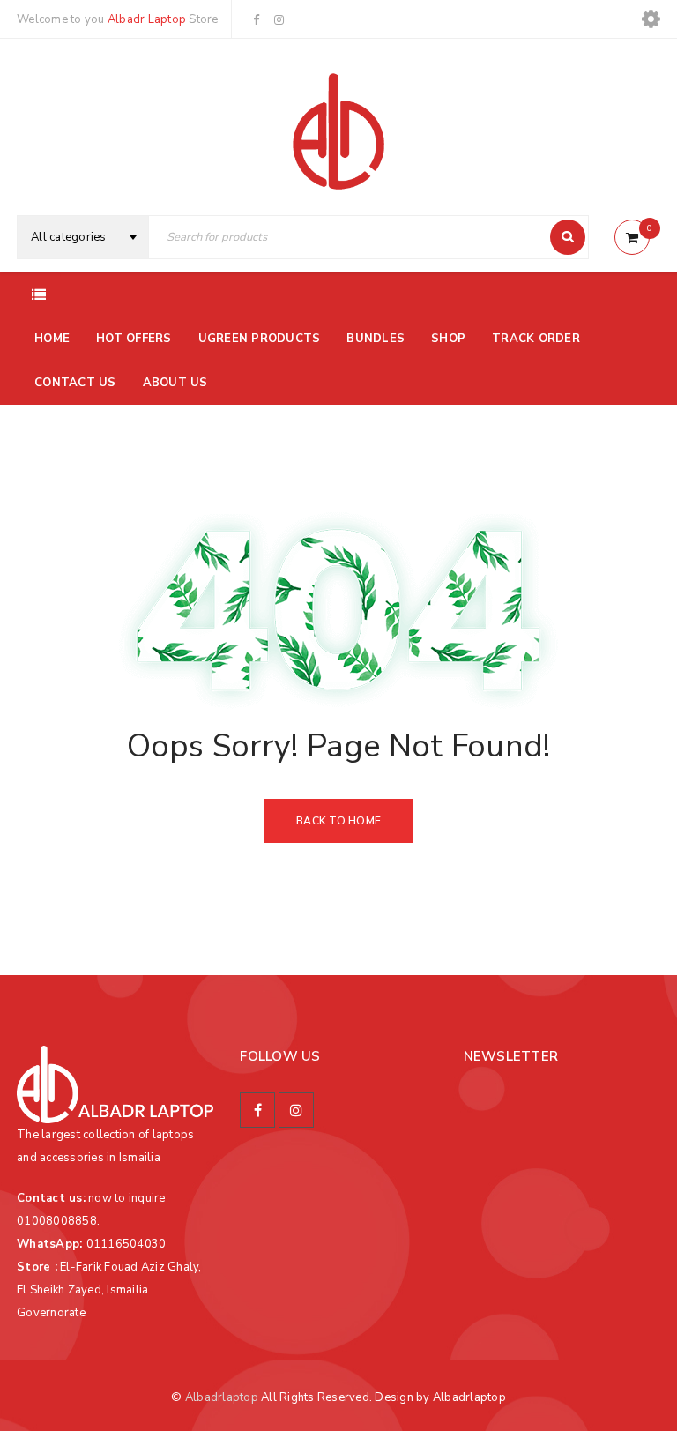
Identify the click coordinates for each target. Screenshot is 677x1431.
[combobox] (83, 237)
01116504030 (126, 1244)
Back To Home (338, 821)
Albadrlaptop (221, 1397)
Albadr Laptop (147, 19)
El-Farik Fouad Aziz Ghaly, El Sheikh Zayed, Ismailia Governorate (109, 1290)
